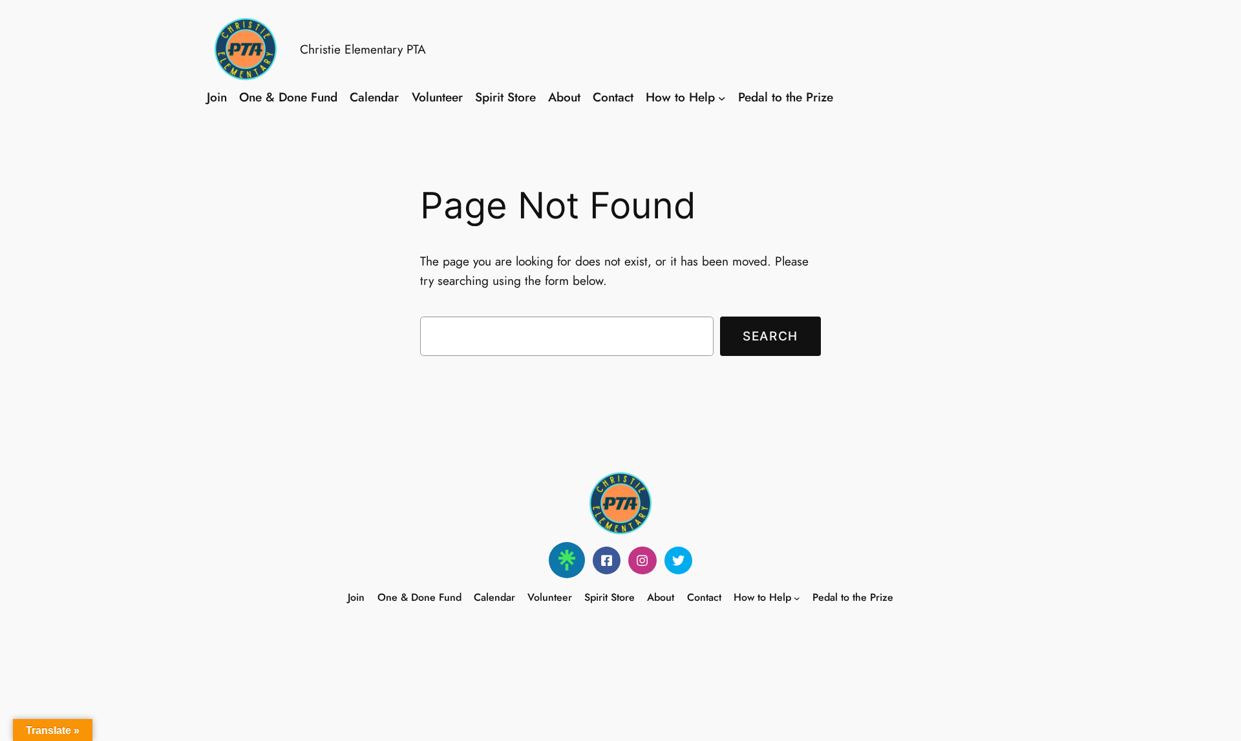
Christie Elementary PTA (363, 49)
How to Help (680, 97)
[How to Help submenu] (722, 97)
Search (770, 336)
